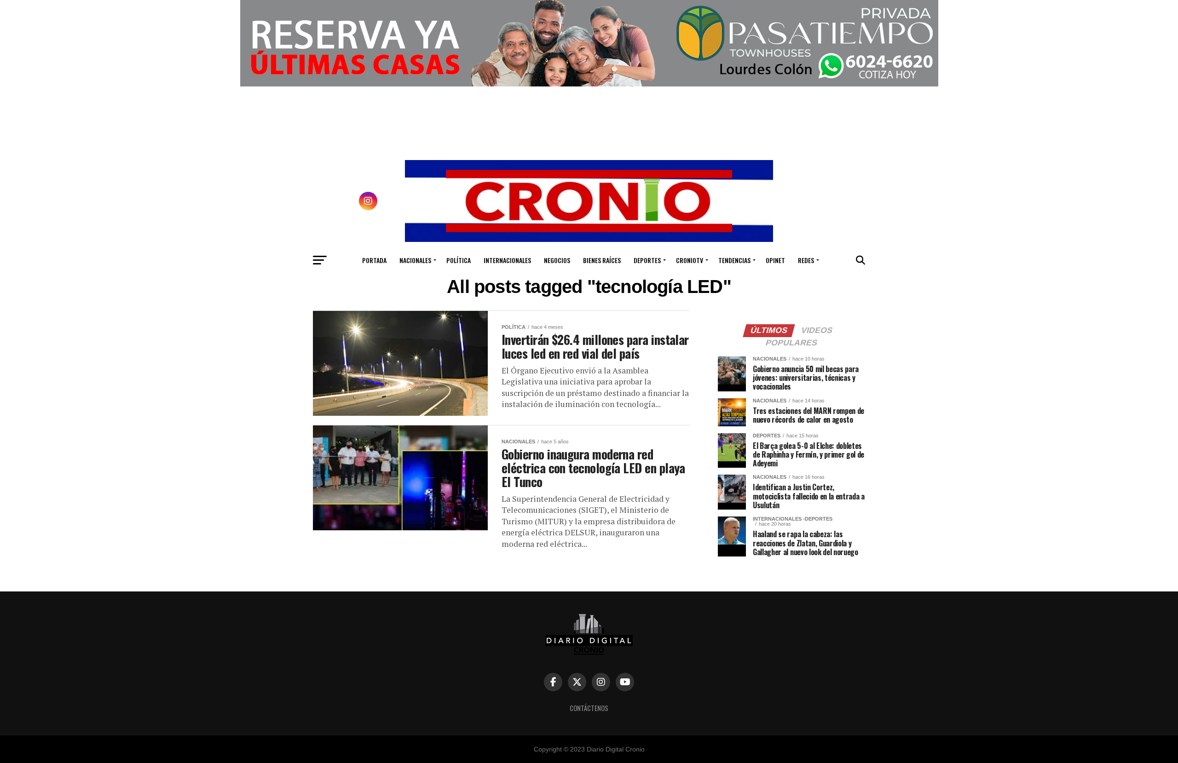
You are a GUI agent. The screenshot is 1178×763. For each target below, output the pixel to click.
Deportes (647, 260)
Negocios (557, 260)
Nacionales (415, 260)
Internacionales (507, 260)
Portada (374, 260)
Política (458, 260)
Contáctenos (589, 708)
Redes (806, 260)
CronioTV (689, 260)
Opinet (775, 260)
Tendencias (734, 260)
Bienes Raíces (602, 260)
